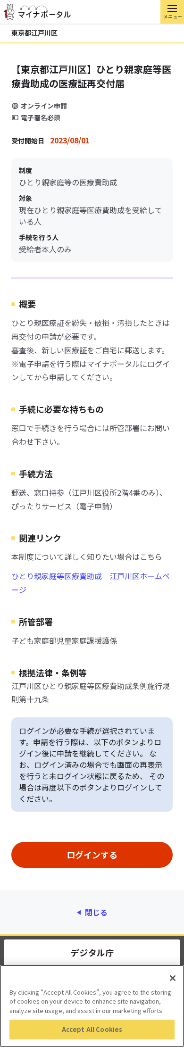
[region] (92, 1006)
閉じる (96, 912)
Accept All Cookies (92, 1029)
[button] (172, 12)
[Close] (172, 978)
